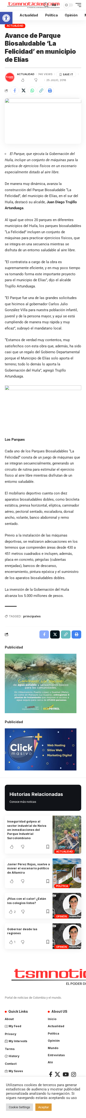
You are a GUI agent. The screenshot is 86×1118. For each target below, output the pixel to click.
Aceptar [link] (43, 1107)
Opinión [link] (61, 916)
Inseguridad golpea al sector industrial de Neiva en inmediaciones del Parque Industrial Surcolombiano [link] (26, 830)
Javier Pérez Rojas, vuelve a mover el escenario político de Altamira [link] (28, 868)
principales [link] (32, 616)
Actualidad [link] (15, 25)
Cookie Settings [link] (19, 1107)
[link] (6, 18)
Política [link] (62, 886)
